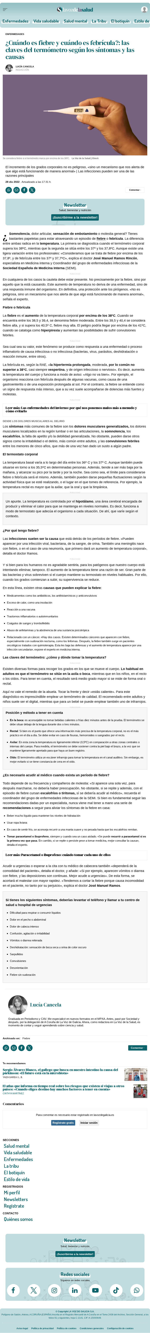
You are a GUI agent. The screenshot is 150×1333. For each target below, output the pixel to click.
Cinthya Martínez (13, 1093)
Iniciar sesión (89, 1122)
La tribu (11, 1165)
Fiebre (26, 1038)
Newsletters (16, 1199)
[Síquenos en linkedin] (75, 1290)
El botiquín (120, 22)
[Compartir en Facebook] (24, 190)
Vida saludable (46, 22)
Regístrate (14, 1205)
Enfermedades (16, 22)
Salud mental (75, 22)
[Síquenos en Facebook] (13, 1290)
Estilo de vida (16, 1179)
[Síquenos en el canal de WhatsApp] (136, 1290)
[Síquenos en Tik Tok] (116, 1290)
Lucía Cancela (25, 66)
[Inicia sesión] (144, 9)
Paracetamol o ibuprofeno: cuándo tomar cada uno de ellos (66, 855)
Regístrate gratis (63, 1122)
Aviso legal (22, 1328)
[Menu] (5, 9)
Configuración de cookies (120, 1328)
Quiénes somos (18, 1219)
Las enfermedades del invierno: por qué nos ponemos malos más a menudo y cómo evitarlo (71, 409)
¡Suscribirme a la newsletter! (75, 217)
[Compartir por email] (16, 190)
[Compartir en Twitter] (32, 190)
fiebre (101, 238)
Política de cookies (66, 1328)
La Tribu (99, 22)
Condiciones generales (92, 1328)
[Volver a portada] (75, 9)
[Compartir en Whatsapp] (8, 190)
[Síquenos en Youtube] (95, 1290)
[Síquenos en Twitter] (33, 1290)
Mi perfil (12, 1192)
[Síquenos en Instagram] (54, 1290)
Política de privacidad (42, 1328)
